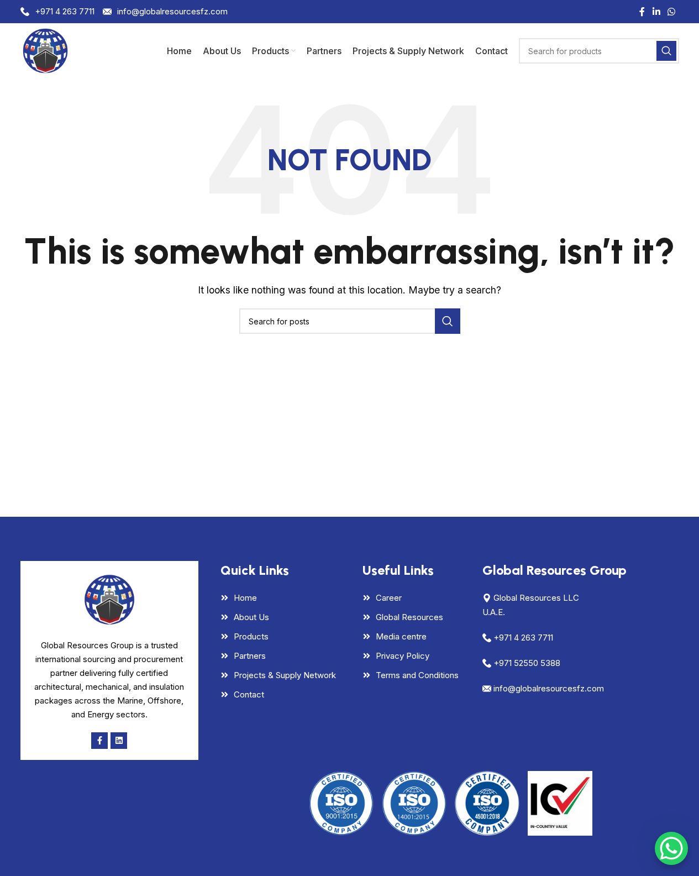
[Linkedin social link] (656, 11)
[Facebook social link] (642, 11)
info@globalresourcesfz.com (172, 11)
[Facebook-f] (99, 740)
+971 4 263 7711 (64, 11)
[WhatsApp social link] (671, 11)
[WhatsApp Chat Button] (671, 848)
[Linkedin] (119, 740)
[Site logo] (45, 49)
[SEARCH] (666, 51)
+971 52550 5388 (526, 663)
